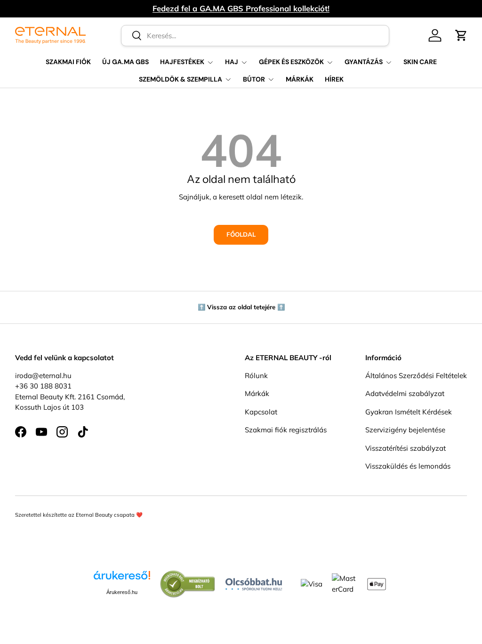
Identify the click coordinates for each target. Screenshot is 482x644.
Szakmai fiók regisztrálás (286, 429)
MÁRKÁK (299, 79)
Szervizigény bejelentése (405, 429)
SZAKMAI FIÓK (68, 62)
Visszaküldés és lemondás (407, 466)
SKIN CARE (420, 62)
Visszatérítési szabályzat (405, 448)
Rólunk (256, 375)
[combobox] (255, 35)
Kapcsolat (261, 411)
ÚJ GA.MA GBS (125, 62)
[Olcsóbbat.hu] (253, 582)
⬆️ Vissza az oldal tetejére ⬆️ (241, 307)
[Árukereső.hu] (122, 578)
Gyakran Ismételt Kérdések (408, 411)
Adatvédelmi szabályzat (404, 393)
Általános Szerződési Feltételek (416, 375)
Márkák (257, 393)
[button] (461, 35)
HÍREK (334, 79)
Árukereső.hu (121, 592)
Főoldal (241, 234)
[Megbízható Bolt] (188, 574)
